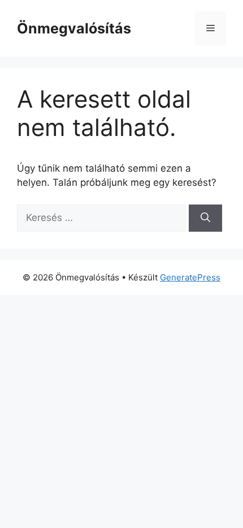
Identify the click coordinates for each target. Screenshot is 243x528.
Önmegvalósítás (74, 28)
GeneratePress (190, 277)
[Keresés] (205, 218)
